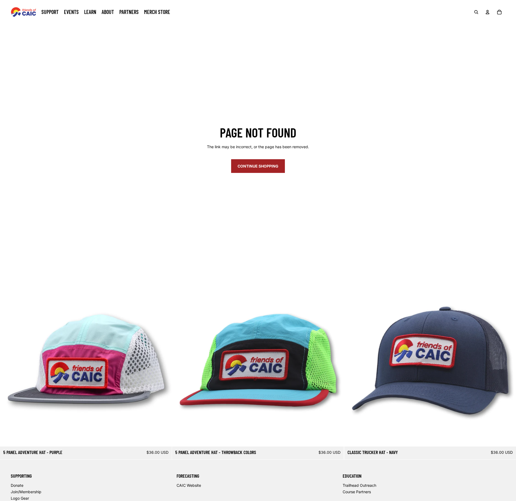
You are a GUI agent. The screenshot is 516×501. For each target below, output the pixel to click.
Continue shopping (258, 166)
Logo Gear (20, 498)
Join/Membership (26, 491)
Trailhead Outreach (359, 485)
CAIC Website (189, 485)
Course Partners (357, 491)
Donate (17, 485)
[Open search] (476, 12)
